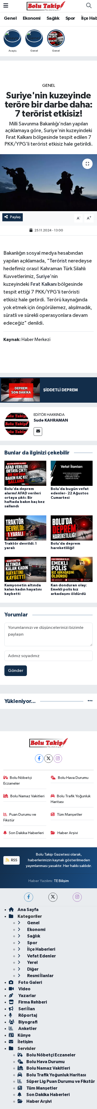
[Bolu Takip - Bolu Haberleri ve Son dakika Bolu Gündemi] (46, 6)
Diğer (32, 969)
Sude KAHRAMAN (51, 420)
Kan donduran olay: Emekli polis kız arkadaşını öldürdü (69, 590)
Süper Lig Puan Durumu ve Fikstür (60, 1081)
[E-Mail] (38, 431)
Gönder (15, 671)
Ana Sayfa (28, 909)
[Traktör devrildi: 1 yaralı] (25, 527)
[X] (48, 758)
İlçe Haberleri (40, 949)
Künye (24, 1035)
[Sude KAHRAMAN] (16, 424)
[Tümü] (90, 701)
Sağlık (53, 18)
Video (24, 989)
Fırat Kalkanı (43, 284)
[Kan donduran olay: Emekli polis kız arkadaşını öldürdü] (72, 569)
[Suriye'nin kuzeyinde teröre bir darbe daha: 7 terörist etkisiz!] (48, 182)
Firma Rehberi (32, 1002)
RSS (13, 860)
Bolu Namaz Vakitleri (27, 796)
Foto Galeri (30, 982)
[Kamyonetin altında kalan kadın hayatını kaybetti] (25, 569)
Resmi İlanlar (40, 975)
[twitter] (52, 897)
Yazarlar (27, 995)
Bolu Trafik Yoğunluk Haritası (71, 799)
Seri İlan (26, 1009)
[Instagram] (58, 758)
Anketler (27, 1028)
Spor (70, 18)
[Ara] (89, 6)
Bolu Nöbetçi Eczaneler (17, 780)
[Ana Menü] (5, 6)
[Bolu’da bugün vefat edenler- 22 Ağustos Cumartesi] (72, 473)
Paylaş (15, 217)
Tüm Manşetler (69, 814)
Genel (10, 18)
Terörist (58, 261)
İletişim (25, 1042)
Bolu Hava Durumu (73, 778)
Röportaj (27, 1015)
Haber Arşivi (67, 833)
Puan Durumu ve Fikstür (19, 817)
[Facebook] (39, 758)
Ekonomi (32, 18)
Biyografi (28, 1022)
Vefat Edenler (41, 956)
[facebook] (28, 897)
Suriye (43, 276)
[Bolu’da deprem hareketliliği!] (72, 527)
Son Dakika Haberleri (26, 833)
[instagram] (77, 897)
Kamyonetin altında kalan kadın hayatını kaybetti (23, 590)
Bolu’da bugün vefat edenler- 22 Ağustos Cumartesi (70, 493)
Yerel (32, 962)
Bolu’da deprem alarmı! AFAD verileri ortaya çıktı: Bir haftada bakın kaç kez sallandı (24, 497)
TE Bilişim (61, 881)
